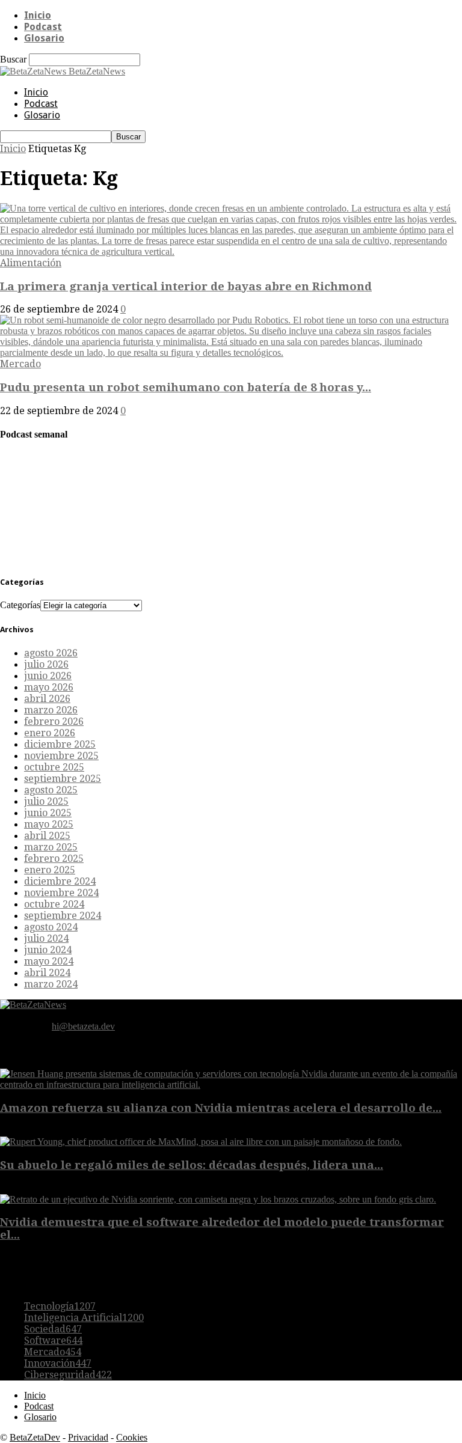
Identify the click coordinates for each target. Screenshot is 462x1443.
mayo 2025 (48, 824)
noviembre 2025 (61, 755)
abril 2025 (47, 835)
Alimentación (30, 263)
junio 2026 (48, 676)
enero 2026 (49, 733)
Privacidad (88, 1437)
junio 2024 (48, 950)
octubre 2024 (54, 904)
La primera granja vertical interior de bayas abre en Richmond (186, 286)
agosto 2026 (51, 653)
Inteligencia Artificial (84, 1317)
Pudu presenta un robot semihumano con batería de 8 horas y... (185, 387)
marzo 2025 (51, 847)
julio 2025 (46, 801)
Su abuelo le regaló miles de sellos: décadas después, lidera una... (191, 1165)
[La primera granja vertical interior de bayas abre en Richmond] (231, 251)
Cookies (131, 1437)
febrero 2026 (54, 721)
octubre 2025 (54, 767)
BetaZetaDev (35, 1437)
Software (53, 1340)
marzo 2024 (51, 984)
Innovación (57, 1363)
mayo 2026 (48, 687)
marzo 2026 (51, 710)
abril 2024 (47, 972)
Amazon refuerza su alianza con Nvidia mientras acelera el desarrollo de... (221, 1108)
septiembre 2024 (62, 915)
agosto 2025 (51, 790)
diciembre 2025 (60, 744)
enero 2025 (49, 870)
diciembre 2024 (60, 881)
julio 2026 (46, 664)
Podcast (43, 26)
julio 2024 (46, 938)
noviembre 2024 (61, 892)
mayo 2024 (48, 961)
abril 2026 (47, 698)
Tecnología (60, 1306)
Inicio (37, 15)
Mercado (20, 364)
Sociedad (53, 1329)
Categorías (20, 605)
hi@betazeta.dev (83, 1026)
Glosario (44, 38)
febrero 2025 (54, 858)
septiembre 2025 (62, 778)
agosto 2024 (51, 927)
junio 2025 (48, 813)
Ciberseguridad (68, 1374)
